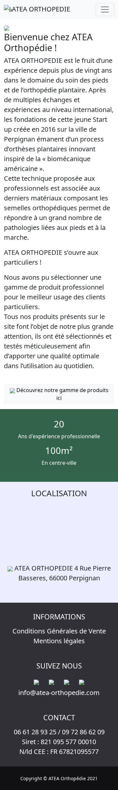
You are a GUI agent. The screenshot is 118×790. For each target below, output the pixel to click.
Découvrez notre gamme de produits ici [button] (61, 394)
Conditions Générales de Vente (59, 631)
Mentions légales (59, 640)
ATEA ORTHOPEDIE (41, 9)
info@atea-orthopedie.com (59, 692)
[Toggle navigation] (105, 9)
